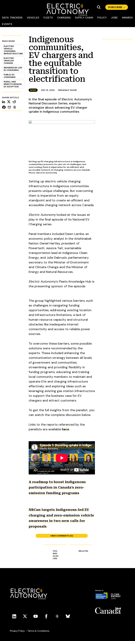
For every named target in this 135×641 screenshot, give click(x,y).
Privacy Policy (17, 630)
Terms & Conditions (38, 630)
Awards (127, 17)
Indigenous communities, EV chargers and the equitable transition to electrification (61, 59)
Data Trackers (12, 17)
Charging (64, 17)
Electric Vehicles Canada (9, 60)
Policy (102, 17)
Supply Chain (84, 17)
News (33, 90)
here (65, 429)
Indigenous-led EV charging (13, 69)
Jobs (114, 17)
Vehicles (33, 17)
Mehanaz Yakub (67, 90)
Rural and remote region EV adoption (13, 84)
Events (7, 24)
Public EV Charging (9, 76)
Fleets (48, 17)
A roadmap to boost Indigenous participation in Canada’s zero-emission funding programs (57, 487)
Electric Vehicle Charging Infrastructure (13, 50)
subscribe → (116, 7)
